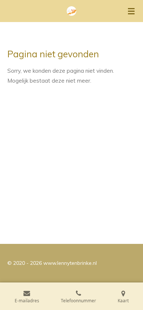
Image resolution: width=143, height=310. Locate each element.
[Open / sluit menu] (131, 11)
